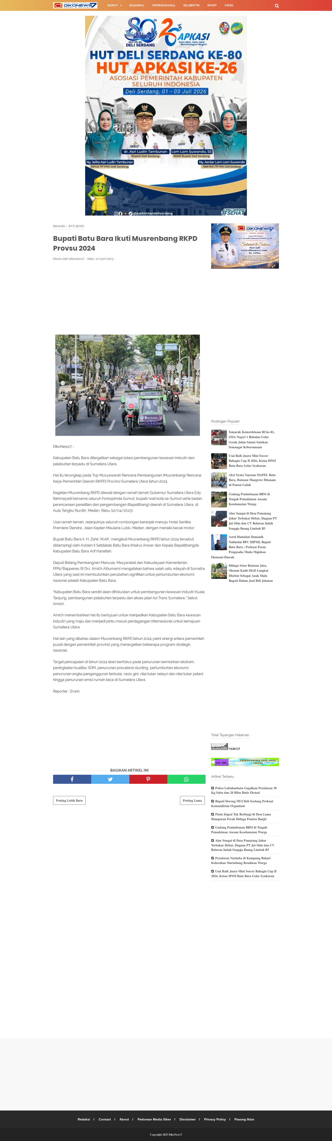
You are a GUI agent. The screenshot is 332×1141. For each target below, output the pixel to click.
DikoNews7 (175, 1134)
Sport (212, 5)
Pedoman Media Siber (154, 1119)
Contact (105, 1119)
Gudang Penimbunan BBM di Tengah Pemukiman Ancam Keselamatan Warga (249, 499)
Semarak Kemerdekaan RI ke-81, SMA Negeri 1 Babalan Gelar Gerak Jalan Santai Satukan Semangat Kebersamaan (252, 439)
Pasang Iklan (244, 1119)
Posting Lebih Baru (69, 800)
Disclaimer (188, 1119)
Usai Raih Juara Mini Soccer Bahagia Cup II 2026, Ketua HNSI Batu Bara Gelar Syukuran (252, 460)
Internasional (164, 5)
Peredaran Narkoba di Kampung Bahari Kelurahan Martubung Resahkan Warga (241, 860)
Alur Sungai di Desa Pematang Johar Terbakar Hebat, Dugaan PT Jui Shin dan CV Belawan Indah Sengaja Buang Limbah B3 (253, 521)
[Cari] (277, 5)
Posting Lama (192, 800)
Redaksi (84, 1119)
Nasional (136, 5)
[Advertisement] (129, 297)
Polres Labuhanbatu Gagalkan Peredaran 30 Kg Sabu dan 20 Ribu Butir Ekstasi (244, 790)
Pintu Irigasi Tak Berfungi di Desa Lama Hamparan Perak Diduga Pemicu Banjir (241, 816)
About (124, 1119)
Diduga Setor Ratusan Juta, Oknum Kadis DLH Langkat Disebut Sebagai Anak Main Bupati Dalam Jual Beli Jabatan (251, 573)
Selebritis (191, 5)
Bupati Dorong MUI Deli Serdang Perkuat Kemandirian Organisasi (242, 803)
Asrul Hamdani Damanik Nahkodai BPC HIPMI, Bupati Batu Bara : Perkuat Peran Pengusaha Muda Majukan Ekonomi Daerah (241, 546)
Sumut (113, 5)
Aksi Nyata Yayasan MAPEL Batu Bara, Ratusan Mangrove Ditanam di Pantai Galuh (252, 479)
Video (229, 5)
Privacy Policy (215, 1119)
